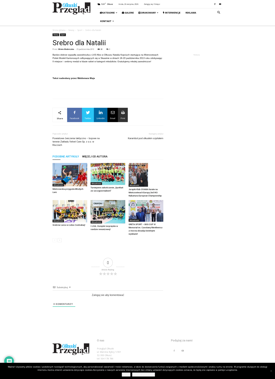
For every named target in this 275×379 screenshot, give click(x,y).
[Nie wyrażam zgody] (271, 370)
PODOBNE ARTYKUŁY (66, 156)
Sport (79, 30)
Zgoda (126, 374)
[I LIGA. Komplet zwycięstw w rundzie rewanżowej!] (108, 211)
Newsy (71, 30)
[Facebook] (214, 4)
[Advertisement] (108, 88)
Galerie (129, 12)
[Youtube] (220, 4)
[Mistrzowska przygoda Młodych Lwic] (70, 174)
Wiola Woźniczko (66, 49)
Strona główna (59, 30)
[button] (218, 12)
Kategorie (108, 12)
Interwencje (172, 12)
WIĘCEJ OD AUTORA (94, 156)
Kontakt (105, 21)
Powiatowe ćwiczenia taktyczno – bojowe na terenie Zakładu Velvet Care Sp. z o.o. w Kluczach (76, 141)
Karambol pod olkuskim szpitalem (145, 138)
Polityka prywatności (143, 374)
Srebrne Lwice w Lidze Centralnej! (69, 225)
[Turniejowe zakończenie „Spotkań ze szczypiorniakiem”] (108, 174)
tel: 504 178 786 (105, 358)
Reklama (190, 12)
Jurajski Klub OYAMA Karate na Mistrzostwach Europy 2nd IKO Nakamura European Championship (145, 192)
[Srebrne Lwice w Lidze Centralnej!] (70, 211)
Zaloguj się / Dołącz (152, 4)
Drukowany (148, 12)
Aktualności (58, 185)
